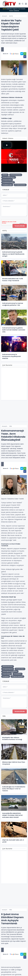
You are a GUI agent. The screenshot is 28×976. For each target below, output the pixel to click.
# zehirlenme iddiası (8, 182)
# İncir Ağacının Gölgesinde (10, 671)
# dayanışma (17, 674)
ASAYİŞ (11, 16)
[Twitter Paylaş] (21, 53)
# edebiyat (6, 676)
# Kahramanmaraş (16, 175)
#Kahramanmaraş (7, 666)
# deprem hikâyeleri (17, 676)
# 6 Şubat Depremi (8, 669)
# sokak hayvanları (20, 185)
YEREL (10, 426)
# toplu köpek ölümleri (8, 177)
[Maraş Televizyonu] (9, 3)
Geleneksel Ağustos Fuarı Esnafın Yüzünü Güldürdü (14, 9)
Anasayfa (4, 16)
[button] (7, 145)
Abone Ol (5, 53)
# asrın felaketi (6, 674)
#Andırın (5, 175)
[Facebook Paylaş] (24, 56)
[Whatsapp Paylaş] (24, 53)
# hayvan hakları (7, 180)
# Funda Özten (20, 669)
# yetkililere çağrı (7, 185)
